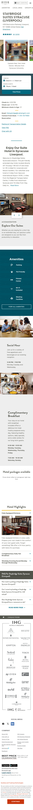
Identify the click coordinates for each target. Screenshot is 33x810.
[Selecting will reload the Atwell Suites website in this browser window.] (25, 689)
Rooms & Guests (8, 84)
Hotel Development (7, 742)
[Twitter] (8, 723)
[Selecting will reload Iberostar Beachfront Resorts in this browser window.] (11, 667)
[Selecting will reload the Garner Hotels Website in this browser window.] (25, 681)
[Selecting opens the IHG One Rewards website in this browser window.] (16, 709)
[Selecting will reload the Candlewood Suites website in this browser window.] (17, 703)
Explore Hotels (21, 745)
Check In (5, 78)
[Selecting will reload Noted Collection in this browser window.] (11, 652)
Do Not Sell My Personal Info (9, 745)
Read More (14, 185)
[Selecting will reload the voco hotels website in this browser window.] (25, 652)
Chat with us (5, 736)
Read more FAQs (16, 607)
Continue (15, 801)
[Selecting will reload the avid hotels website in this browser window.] (11, 689)
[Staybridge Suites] (5, 2)
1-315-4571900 (23, 116)
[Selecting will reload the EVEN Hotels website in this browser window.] (11, 674)
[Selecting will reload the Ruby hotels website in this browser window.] (11, 659)
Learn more (6, 773)
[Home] (3, 617)
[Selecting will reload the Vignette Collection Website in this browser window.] (25, 637)
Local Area (17, 8)
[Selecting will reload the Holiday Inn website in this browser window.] (11, 681)
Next (19, 215)
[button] (30, 2)
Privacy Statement (14, 795)
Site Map (19, 748)
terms (4, 792)
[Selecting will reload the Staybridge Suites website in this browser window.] (11, 696)
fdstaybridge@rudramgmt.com (18, 113)
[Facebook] (3, 723)
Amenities (6, 8)
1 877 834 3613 (22, 757)
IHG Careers (20, 734)
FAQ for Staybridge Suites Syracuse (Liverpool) (16, 575)
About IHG (5, 734)
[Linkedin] (12, 723)
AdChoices (5, 748)
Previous (14, 215)
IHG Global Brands (22, 739)
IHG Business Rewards (23, 736)
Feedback (4, 751)
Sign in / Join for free (22, 2)
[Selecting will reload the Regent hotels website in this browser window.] (25, 630)
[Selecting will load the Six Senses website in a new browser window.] (11, 630)
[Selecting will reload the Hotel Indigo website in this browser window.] (25, 645)
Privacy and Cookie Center (23, 742)
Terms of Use (5, 739)
